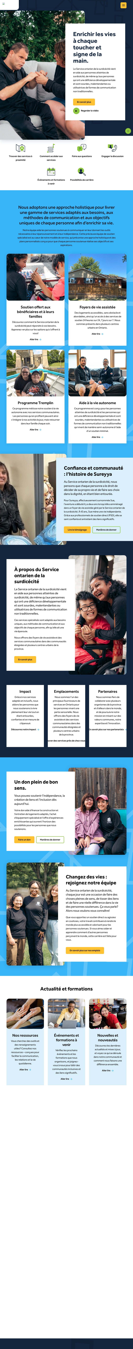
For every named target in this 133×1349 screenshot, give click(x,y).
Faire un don (24, 840)
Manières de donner (106, 530)
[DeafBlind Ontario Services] (9, 5)
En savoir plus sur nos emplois (85, 950)
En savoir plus (84, 102)
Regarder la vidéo (90, 111)
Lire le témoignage (77, 530)
